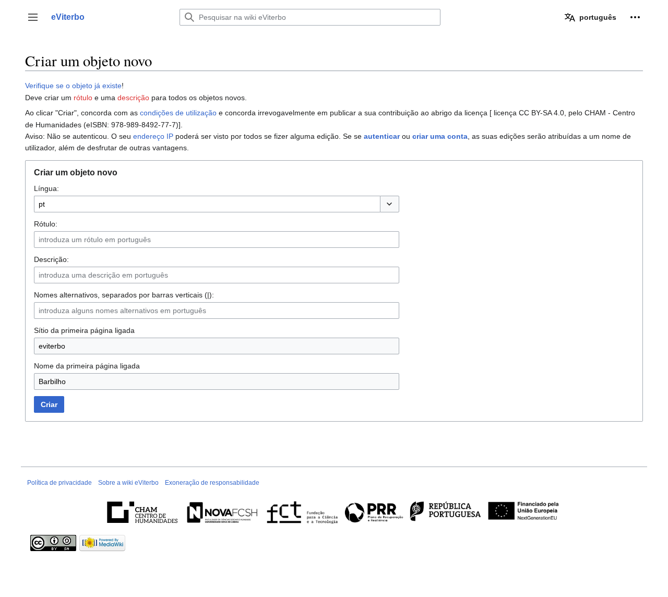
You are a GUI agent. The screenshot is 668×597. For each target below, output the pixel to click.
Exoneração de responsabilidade (212, 482)
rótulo (83, 97)
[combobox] (207, 204)
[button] (33, 17)
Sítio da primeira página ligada (84, 330)
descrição (133, 97)
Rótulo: (45, 224)
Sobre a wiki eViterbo (128, 482)
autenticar (382, 136)
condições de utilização (178, 113)
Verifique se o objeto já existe (73, 85)
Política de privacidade (59, 482)
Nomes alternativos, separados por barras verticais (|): (124, 295)
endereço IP (153, 136)
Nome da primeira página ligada (87, 366)
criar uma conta (440, 136)
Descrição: (51, 259)
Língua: (46, 188)
